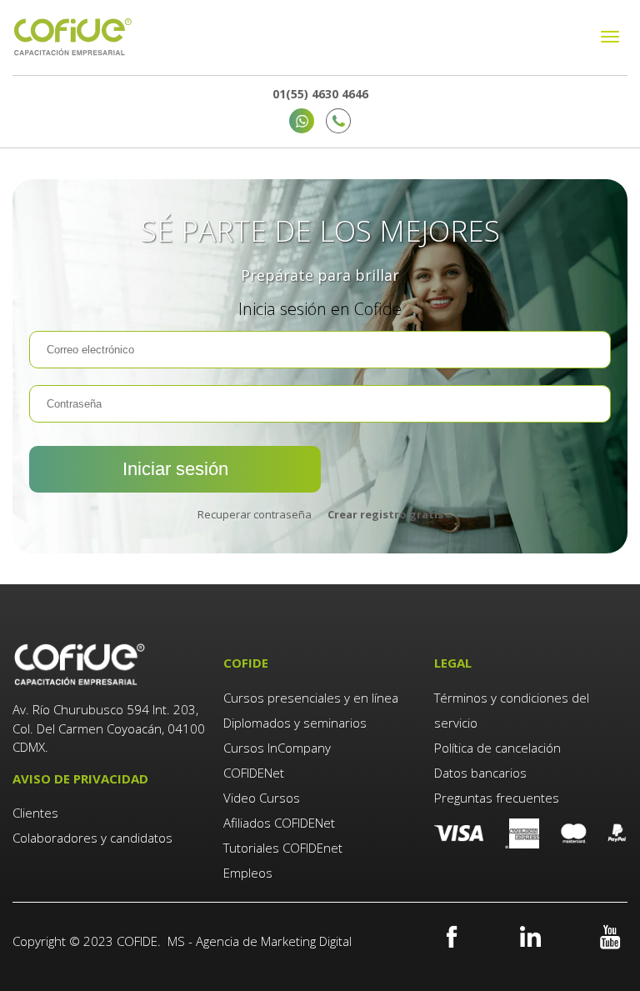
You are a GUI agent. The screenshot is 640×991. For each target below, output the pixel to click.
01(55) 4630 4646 (320, 94)
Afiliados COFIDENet (279, 822)
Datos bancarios (480, 772)
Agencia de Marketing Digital (274, 941)
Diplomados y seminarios (295, 722)
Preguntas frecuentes (496, 797)
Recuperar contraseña (255, 514)
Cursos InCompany (277, 747)
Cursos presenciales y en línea (310, 697)
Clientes (37, 812)
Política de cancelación (497, 747)
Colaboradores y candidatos (92, 837)
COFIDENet (253, 772)
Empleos (247, 872)
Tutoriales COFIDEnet (282, 847)
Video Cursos (261, 797)
